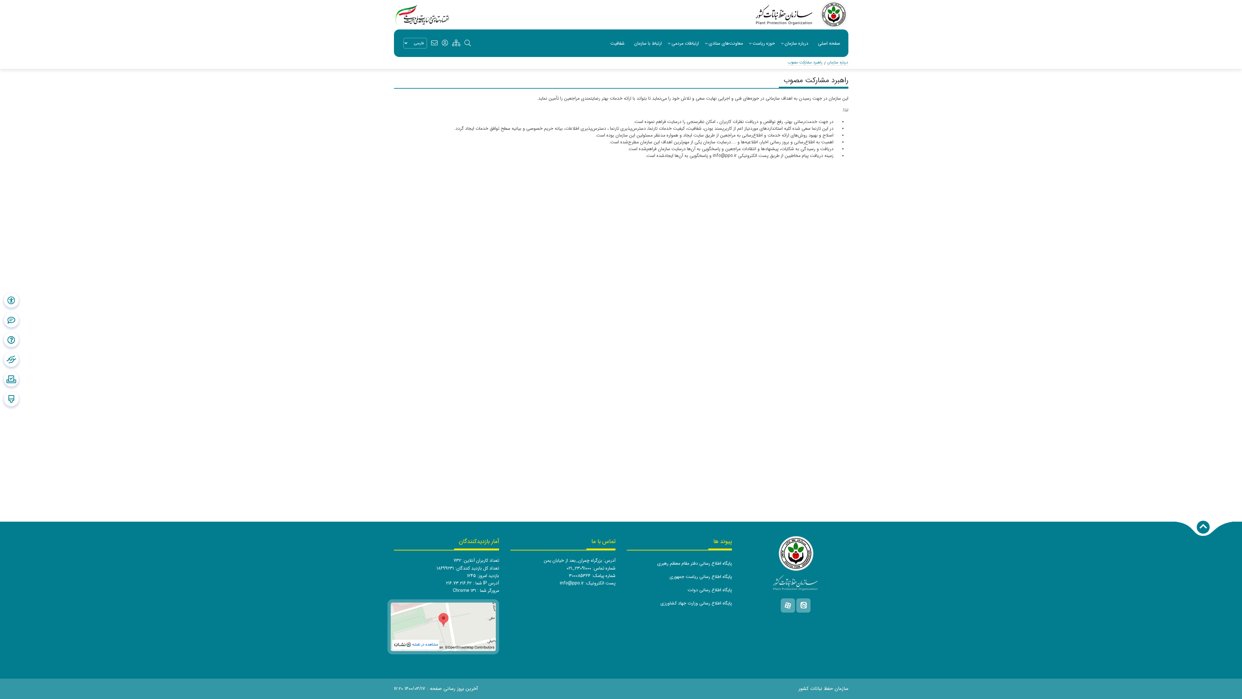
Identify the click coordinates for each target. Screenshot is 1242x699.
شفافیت (617, 43)
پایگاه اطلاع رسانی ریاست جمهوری (701, 576)
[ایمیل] (434, 43)
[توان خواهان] (11, 300)
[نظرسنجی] (11, 379)
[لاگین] (445, 43)
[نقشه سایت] (456, 43)
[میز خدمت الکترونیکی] (11, 359)
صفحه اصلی (829, 43)
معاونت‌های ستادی (726, 43)
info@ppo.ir (572, 583)
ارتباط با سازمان (648, 43)
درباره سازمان (796, 43)
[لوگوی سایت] (802, 14)
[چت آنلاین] (11, 320)
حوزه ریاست (764, 43)
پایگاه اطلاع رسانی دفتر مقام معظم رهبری (694, 563)
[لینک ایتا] (803, 605)
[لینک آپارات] (788, 605)
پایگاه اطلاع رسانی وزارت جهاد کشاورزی (696, 603)
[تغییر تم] (11, 399)
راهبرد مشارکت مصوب (805, 62)
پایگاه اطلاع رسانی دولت (710, 590)
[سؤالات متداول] (11, 339)
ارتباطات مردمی (685, 43)
